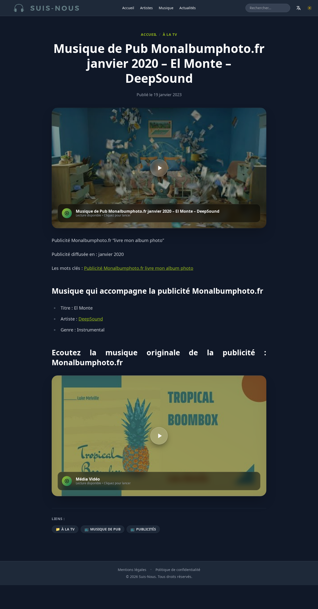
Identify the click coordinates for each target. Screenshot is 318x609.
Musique (166, 7)
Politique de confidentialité (178, 569)
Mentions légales (132, 569)
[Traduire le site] (298, 7)
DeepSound (91, 319)
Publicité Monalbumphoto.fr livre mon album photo (138, 268)
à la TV (170, 34)
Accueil (128, 7)
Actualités (187, 7)
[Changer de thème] (309, 7)
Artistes (146, 7)
